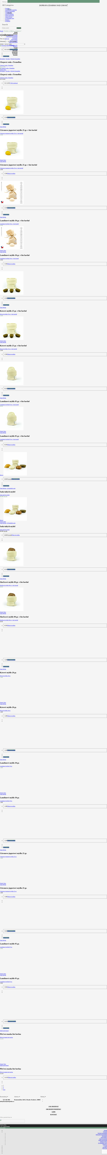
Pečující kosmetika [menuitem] (102, 1133)
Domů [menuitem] (105, 1130)
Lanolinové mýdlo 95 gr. (6, 947)
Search (18, 28)
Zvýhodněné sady (9, 18)
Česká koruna (6, 1126)
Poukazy (7, 19)
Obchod (15, 33)
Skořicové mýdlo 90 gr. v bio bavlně (9, 585)
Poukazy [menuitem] (105, 1144)
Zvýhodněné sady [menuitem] (102, 1143)
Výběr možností (14, 49)
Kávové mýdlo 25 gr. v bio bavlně (8, 314)
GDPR (53, 1112)
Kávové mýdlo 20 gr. (5, 676)
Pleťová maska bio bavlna (6, 1037)
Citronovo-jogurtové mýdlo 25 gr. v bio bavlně (11, 133)
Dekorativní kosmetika (11, 36)
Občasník (14, 50)
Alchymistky (14, 39)
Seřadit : (2, 44)
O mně (15, 48)
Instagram (14, 52)
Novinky (7, 8)
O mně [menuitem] (105, 1146)
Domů (15, 32)
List (8, 38)
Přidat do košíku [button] (11, 117)
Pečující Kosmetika (10, 11)
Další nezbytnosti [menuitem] (102, 1140)
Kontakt (15, 55)
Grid (6, 38)
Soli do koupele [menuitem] (103, 1139)
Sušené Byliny (8, 17)
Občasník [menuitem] (104, 1148)
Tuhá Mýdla (8, 12)
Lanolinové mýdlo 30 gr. (6, 766)
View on (2, 38)
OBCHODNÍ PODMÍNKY (53, 1109)
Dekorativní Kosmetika (11, 10)
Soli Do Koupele (9, 14)
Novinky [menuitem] (105, 1147)
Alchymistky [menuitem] (104, 1137)
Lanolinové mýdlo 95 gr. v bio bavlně (9, 404)
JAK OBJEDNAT (53, 1106)
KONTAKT (53, 1114)
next (4, 1089)
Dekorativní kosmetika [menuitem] (101, 1134)
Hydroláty (7, 21)
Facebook (14, 53)
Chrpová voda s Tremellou (6, 65)
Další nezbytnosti (9, 15)
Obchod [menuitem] (105, 1132)
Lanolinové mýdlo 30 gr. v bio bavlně (9, 224)
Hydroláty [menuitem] (104, 1136)
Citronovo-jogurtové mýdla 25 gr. (8, 856)
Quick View (6, 56)
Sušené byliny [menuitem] (103, 1141)
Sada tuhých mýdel (4, 495)
